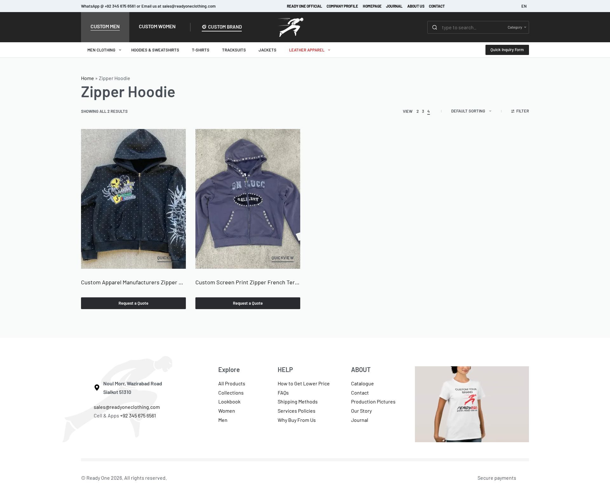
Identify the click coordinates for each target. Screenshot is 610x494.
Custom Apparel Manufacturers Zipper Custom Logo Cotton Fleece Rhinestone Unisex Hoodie (133, 282)
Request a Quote (133, 303)
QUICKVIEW (168, 257)
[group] (133, 199)
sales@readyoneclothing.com (127, 407)
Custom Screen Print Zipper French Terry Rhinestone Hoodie (247, 282)
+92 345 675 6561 (138, 415)
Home (87, 78)
